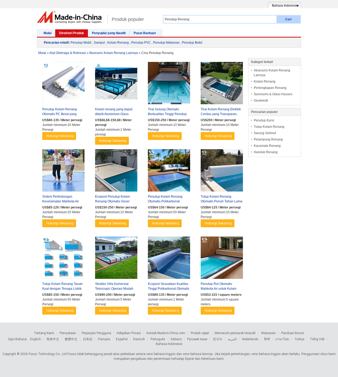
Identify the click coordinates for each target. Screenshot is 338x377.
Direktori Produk (71, 33)
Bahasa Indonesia (169, 344)
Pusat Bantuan (145, 33)
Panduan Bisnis (292, 333)
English (35, 339)
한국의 (217, 339)
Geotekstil (261, 100)
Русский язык (197, 339)
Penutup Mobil (81, 42)
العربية (232, 339)
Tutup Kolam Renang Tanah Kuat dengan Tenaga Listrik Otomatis (62, 288)
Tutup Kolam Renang (269, 127)
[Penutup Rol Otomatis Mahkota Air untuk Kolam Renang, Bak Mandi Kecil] (222, 259)
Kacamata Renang (267, 146)
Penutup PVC (141, 42)
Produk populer (128, 19)
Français (104, 339)
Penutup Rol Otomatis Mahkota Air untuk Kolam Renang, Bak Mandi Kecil (219, 288)
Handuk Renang (266, 152)
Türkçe (299, 339)
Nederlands (250, 339)
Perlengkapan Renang (270, 88)
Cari (288, 19)
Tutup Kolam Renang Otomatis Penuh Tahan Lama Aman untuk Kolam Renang (221, 201)
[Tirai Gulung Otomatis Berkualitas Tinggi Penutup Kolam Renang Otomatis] (169, 84)
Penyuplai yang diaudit (109, 33)
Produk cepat (200, 333)
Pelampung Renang (268, 139)
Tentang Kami (44, 333)
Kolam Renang (118, 42)
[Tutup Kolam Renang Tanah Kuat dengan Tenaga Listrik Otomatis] (63, 259)
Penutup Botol (192, 42)
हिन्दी (267, 339)
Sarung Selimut (265, 133)
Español (122, 339)
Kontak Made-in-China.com (166, 333)
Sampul (99, 42)
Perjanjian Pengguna (96, 333)
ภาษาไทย (282, 339)
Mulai (47, 33)
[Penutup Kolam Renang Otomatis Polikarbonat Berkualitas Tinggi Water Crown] (169, 171)
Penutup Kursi (264, 120)
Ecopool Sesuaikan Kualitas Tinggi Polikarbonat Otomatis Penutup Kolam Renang (168, 288)
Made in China (71, 17)
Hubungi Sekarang (59, 136)
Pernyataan (68, 333)
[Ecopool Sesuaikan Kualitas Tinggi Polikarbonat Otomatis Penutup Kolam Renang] (169, 259)
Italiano (176, 339)
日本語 (87, 339)
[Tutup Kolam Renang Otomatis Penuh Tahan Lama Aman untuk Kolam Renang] (222, 171)
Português (158, 339)
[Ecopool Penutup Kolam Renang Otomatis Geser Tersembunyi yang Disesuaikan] (116, 171)
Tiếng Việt (317, 339)
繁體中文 (71, 339)
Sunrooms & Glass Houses (273, 94)
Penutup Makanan (166, 42)
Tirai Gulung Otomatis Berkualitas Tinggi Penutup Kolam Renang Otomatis (167, 114)
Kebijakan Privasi (129, 333)
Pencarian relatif (56, 42)
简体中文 (52, 339)
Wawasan (268, 333)
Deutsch (139, 339)
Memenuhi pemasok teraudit (235, 333)
